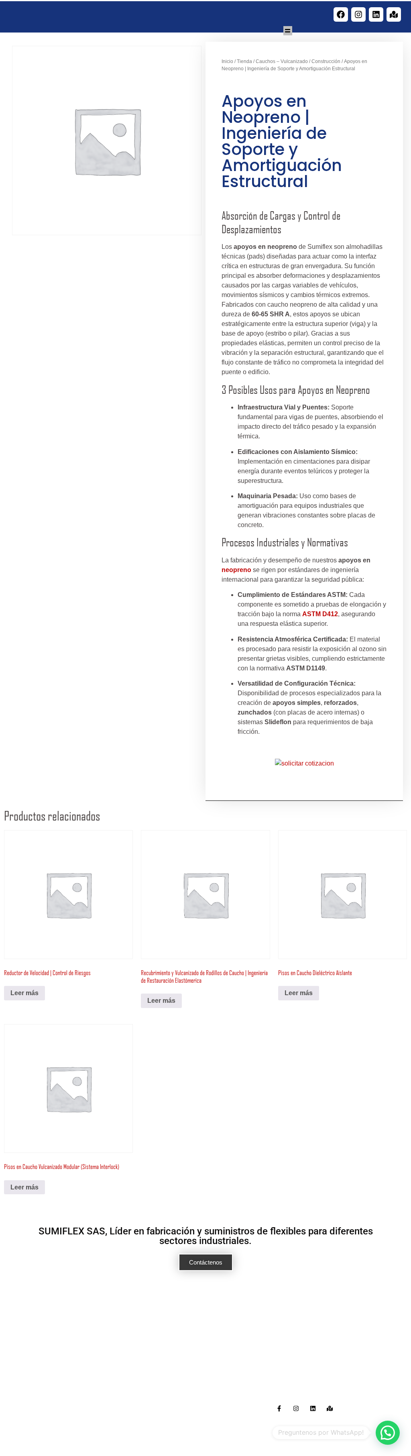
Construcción (325, 61)
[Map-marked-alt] (329, 1408)
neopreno (236, 569)
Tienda (244, 61)
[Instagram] (358, 14)
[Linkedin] (376, 14)
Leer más (24, 993)
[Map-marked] (394, 14)
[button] (288, 30)
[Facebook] (341, 14)
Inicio (227, 61)
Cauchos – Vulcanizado (282, 61)
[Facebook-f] (279, 1408)
